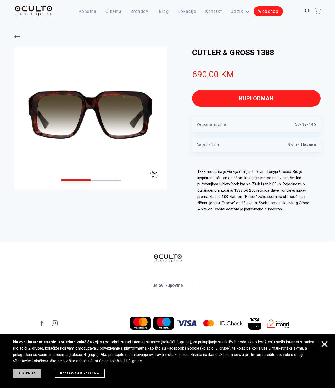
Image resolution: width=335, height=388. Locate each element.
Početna (87, 11)
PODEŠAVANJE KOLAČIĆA (79, 373)
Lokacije (187, 11)
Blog (164, 11)
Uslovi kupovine (167, 285)
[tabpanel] (90, 114)
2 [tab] (106, 180)
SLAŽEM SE (26, 373)
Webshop (268, 11)
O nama (113, 11)
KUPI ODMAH (256, 98)
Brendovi (140, 11)
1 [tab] (76, 180)
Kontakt (213, 11)
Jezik (237, 11)
